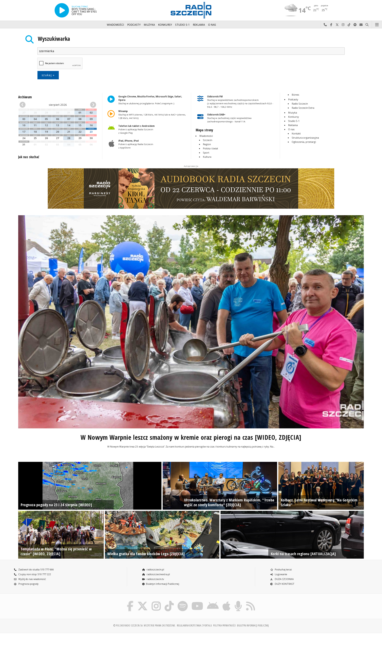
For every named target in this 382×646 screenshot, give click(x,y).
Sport (206, 152)
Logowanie (280, 574)
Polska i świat (210, 148)
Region (207, 144)
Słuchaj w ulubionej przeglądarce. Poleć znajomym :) (150, 100)
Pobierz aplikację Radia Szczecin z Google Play (136, 129)
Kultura (207, 156)
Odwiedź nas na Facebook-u (331, 25)
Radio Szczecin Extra (303, 107)
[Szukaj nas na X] (142, 601)
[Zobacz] (191, 188)
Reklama (199, 24)
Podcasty (134, 24)
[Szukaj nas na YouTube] (197, 601)
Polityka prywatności (224, 625)
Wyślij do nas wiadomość (361, 25)
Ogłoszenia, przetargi (304, 142)
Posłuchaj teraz (283, 569)
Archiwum (25, 97)
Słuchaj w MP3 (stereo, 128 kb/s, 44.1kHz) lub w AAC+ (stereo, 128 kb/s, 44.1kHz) (152, 115)
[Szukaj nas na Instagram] (156, 601)
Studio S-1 (182, 24)
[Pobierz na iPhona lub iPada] (226, 601)
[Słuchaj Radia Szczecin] (61, 10)
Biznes (295, 94)
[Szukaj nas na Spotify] (183, 601)
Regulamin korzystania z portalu (194, 625)
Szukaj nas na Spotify (355, 25)
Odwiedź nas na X (337, 25)
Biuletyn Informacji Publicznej (162, 584)
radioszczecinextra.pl (158, 574)
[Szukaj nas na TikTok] (169, 601)
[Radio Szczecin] (191, 10)
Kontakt (296, 133)
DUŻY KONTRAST (284, 584)
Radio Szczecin (300, 103)
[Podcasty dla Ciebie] (238, 601)
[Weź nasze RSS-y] (250, 601)
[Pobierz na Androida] (213, 601)
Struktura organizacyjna (305, 137)
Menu (377, 25)
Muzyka (149, 24)
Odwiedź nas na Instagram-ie (343, 25)
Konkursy (165, 24)
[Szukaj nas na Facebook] (130, 601)
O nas (212, 24)
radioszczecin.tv (155, 579)
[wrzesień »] (90, 105)
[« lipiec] (25, 105)
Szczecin (207, 140)
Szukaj (367, 25)
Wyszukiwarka (54, 38)
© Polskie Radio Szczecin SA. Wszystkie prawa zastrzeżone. (144, 625)
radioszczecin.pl (155, 569)
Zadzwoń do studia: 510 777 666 (36, 569)
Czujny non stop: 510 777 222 (34, 574)
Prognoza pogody (28, 584)
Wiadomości (115, 24)
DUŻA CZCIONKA (284, 579)
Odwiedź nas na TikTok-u (349, 25)
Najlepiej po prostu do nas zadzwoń (325, 25)
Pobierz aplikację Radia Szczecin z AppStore (135, 144)
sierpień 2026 (58, 104)
